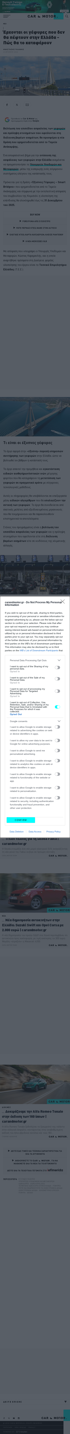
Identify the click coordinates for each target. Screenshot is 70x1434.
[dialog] (35, 717)
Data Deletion (17, 831)
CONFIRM (21, 820)
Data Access (35, 831)
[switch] (57, 667)
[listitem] (35, 660)
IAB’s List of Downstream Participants (39, 650)
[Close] (64, 602)
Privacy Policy (53, 831)
